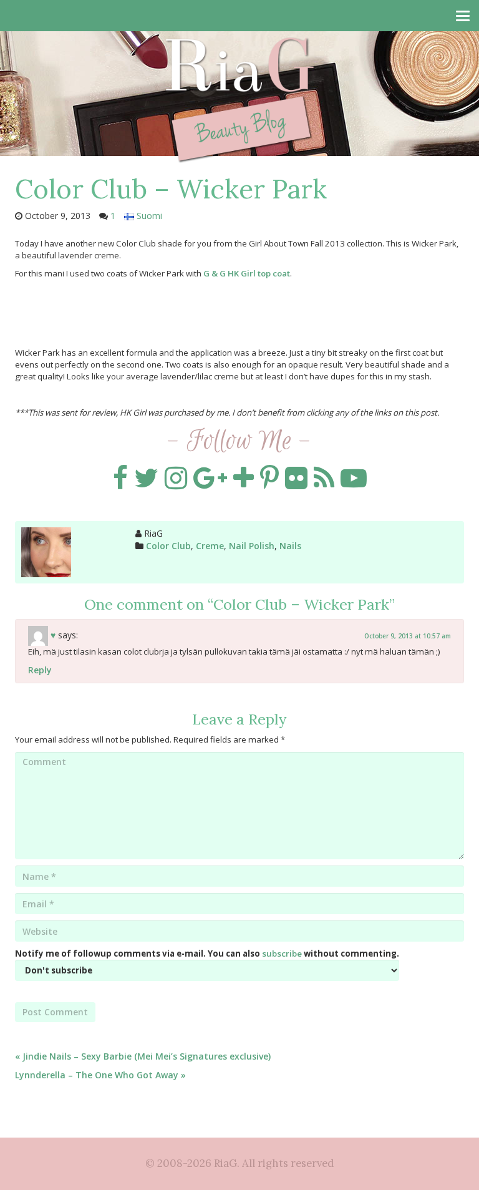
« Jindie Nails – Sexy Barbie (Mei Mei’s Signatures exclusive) (143, 1056)
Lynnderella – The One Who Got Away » (100, 1075)
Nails (290, 546)
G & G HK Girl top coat (246, 273)
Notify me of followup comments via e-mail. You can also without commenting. (207, 953)
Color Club (168, 546)
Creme (210, 546)
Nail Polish (251, 546)
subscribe (282, 953)
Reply (40, 670)
